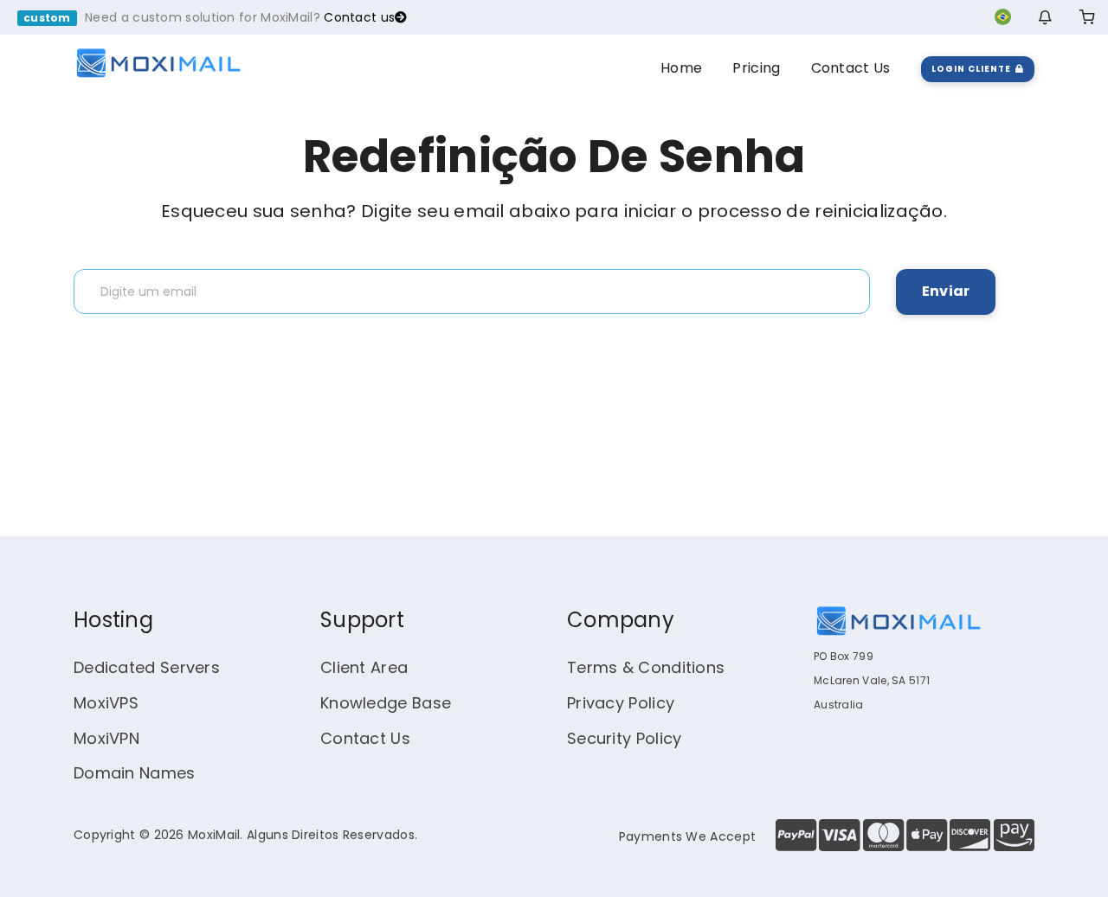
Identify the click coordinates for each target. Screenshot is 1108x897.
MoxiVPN (106, 738)
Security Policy (624, 738)
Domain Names (135, 773)
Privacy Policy (620, 703)
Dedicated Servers (147, 667)
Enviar (946, 291)
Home (681, 68)
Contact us (359, 17)
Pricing (756, 68)
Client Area (364, 667)
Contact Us (851, 68)
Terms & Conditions (646, 667)
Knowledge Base (385, 703)
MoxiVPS (106, 703)
